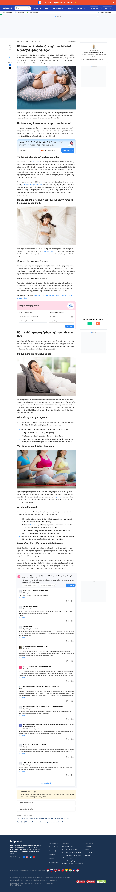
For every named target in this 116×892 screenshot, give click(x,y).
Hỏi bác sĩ (71, 585)
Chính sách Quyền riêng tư (69, 849)
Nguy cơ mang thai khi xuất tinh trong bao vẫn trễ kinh (41, 687)
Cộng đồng (52, 854)
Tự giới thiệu (88, 846)
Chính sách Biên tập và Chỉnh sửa (71, 852)
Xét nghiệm (21, 12)
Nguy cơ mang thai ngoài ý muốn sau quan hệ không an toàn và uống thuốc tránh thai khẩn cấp (48, 726)
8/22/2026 (53, 317)
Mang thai (19, 41)
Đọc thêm (22, 597)
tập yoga (58, 497)
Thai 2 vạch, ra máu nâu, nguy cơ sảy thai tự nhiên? (40, 763)
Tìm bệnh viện (52, 851)
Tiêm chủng (9, 12)
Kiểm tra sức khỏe (54, 847)
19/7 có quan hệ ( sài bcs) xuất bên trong (37, 667)
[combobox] (61, 312)
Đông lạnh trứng (34, 12)
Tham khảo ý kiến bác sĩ (106, 12)
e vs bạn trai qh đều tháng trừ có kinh (35, 647)
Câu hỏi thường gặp (67, 858)
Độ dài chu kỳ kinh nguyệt (26, 321)
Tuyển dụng (88, 852)
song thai (36, 162)
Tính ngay (69, 326)
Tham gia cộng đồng (46, 783)
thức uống (33, 525)
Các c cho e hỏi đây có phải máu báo (35, 591)
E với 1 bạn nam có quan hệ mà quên (35, 745)
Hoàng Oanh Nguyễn (90, 59)
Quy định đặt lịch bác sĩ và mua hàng (72, 863)
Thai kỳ (27, 41)
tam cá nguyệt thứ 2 (50, 251)
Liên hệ (87, 858)
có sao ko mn (27, 626)
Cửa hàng (51, 858)
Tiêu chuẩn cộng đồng (68, 861)
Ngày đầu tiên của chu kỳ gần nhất (28, 316)
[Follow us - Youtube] (34, 857)
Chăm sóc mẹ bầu (36, 41)
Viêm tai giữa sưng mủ (30, 606)
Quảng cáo (88, 855)
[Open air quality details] (10, 46)
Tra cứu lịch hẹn (53, 862)
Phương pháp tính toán (25, 312)
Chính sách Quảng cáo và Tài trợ (71, 855)
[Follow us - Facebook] (24, 857)
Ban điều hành (89, 849)
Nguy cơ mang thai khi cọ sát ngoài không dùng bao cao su (43, 707)
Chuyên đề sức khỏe (54, 843)
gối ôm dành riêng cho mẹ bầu (31, 184)
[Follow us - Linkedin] (31, 857)
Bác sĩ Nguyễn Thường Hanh (93, 52)
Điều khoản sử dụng (68, 846)
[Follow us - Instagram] (27, 857)
